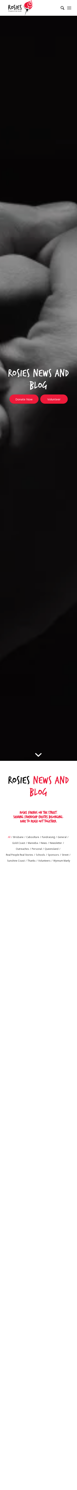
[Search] (60, 8)
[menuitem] (60, 8)
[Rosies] (32, 8)
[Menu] (69, 8)
